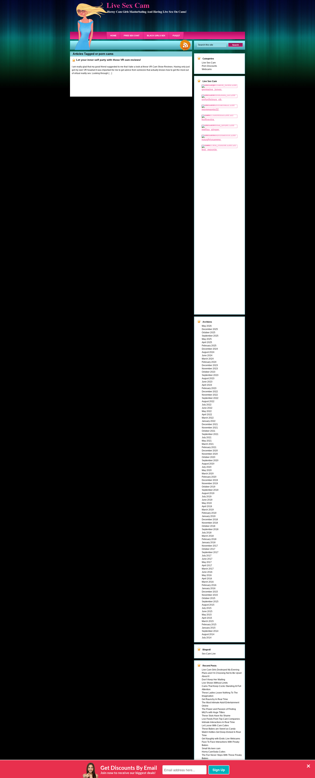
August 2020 (208, 463)
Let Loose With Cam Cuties (215, 725)
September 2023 (210, 375)
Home (113, 35)
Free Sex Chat (131, 35)
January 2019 (208, 516)
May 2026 (207, 326)
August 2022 (208, 401)
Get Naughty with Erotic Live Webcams (221, 738)
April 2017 (207, 565)
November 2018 (210, 523)
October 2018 (208, 526)
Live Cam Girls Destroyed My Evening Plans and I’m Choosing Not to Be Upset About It (222, 673)
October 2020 (208, 457)
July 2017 (206, 555)
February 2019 (209, 513)
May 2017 (207, 562)
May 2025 (207, 339)
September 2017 (210, 552)
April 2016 (207, 578)
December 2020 (210, 450)
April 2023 (207, 385)
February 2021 (209, 447)
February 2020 (209, 477)
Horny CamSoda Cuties (213, 751)
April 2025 (207, 342)
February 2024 (209, 362)
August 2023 (208, 378)
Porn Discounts (209, 66)
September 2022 (210, 398)
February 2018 (209, 539)
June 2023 (207, 381)
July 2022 (206, 404)
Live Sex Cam (209, 62)
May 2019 (207, 503)
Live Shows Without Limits (215, 683)
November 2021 (210, 427)
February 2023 (209, 388)
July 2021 (206, 437)
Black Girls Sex (156, 35)
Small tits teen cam (211, 748)
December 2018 (210, 519)
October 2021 (208, 431)
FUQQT (176, 35)
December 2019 (210, 480)
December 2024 (210, 349)
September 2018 (210, 529)
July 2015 (206, 608)
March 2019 (208, 509)
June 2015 (207, 611)
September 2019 (210, 490)
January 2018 (208, 542)
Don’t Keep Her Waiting (213, 679)
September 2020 (210, 460)
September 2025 (210, 335)
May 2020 (207, 470)
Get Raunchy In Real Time (215, 699)
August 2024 (208, 352)
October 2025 (208, 332)
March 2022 (208, 418)
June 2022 (207, 408)
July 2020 (206, 467)
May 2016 (207, 575)
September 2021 (210, 434)
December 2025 (210, 329)
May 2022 (207, 411)
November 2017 (210, 545)
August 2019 (208, 493)
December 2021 (210, 424)
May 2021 (207, 440)
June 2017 (207, 559)
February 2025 (209, 345)
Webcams (207, 69)
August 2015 (208, 605)
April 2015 (207, 618)
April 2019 (207, 506)
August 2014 (208, 634)
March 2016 (208, 582)
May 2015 (207, 614)
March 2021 (208, 444)
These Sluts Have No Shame (216, 715)
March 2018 (208, 536)
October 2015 (208, 598)
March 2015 (208, 621)
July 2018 (206, 532)
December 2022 (210, 391)
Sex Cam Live (209, 653)
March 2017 (208, 568)
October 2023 (208, 372)
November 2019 (210, 483)
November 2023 (210, 368)
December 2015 (210, 591)
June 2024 (207, 355)
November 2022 (210, 395)
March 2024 (208, 358)
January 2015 (208, 628)
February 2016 (209, 585)
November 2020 (210, 454)
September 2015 (210, 601)
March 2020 (208, 473)
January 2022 (208, 421)
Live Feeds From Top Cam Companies (221, 719)
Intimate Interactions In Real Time (218, 722)
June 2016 (207, 572)
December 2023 (210, 365)
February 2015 (209, 624)
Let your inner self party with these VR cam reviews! (108, 59)
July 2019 (206, 496)
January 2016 (208, 588)
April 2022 (207, 414)
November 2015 (210, 595)
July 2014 (206, 637)
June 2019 (207, 500)
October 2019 (208, 486)
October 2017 (208, 549)
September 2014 (210, 631)
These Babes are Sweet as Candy (219, 729)
